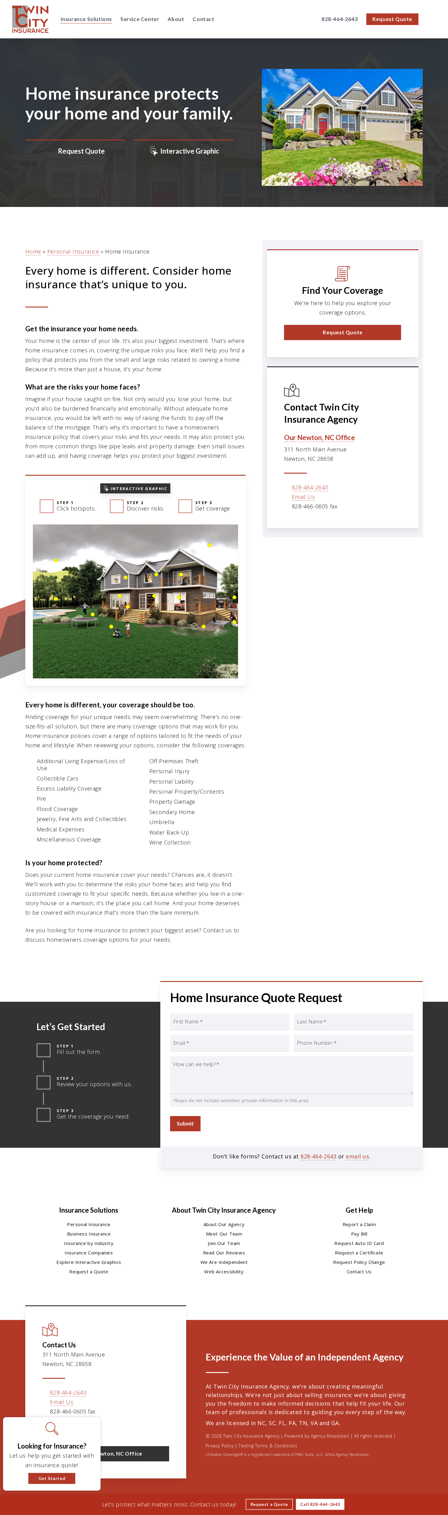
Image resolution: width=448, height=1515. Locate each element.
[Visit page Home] (30, 19)
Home (33, 251)
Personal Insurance (73, 251)
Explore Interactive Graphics (88, 1262)
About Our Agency (224, 1224)
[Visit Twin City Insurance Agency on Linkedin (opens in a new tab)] (73, 1429)
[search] (432, 19)
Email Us (303, 496)
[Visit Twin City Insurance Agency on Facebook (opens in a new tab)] (60, 1429)
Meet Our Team (224, 1234)
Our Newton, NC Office (319, 437)
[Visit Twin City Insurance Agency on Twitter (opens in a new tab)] (48, 1429)
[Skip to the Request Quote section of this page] (75, 151)
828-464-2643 (310, 487)
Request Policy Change (359, 1262)
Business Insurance (89, 1234)
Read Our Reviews (224, 1253)
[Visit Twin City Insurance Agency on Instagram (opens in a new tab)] (99, 1429)
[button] (342, 332)
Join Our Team (224, 1243)
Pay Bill (359, 1234)
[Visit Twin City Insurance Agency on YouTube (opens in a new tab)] (86, 1429)
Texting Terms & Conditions (268, 1446)
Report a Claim (359, 1224)
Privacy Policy (219, 1446)
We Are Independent (224, 1262)
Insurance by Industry (89, 1243)
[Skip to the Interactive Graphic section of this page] (184, 151)
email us (357, 1156)
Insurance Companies (89, 1253)
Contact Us (359, 1271)
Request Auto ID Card (359, 1243)
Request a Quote (88, 1271)
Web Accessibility (224, 1271)
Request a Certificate (359, 1253)
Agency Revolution (330, 1436)
